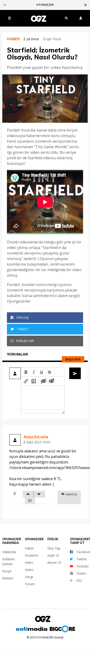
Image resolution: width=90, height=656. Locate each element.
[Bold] (26, 372)
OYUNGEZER (45, 5)
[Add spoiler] (44, 381)
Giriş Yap (53, 548)
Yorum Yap (25, 341)
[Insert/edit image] (34, 381)
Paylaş (22, 318)
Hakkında (9, 552)
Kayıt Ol (53, 555)
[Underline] (41, 372)
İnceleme (32, 555)
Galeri (29, 569)
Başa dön (73, 359)
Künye (7, 571)
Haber (29, 548)
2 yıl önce (33, 39)
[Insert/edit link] (26, 381)
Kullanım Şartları (8, 561)
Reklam (7, 578)
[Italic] (34, 372)
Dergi (29, 577)
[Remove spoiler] (51, 381)
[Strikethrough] (49, 372)
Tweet (22, 329)
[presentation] (4, 5)
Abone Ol (54, 562)
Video (29, 562)
